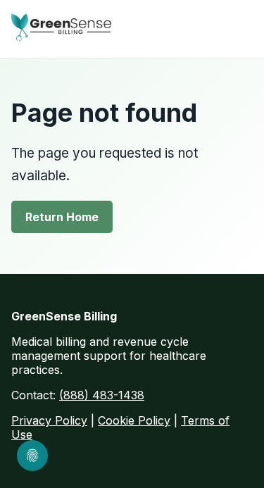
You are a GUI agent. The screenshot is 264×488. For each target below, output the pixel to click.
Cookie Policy (134, 420)
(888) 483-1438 (101, 395)
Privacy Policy (49, 420)
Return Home (62, 217)
